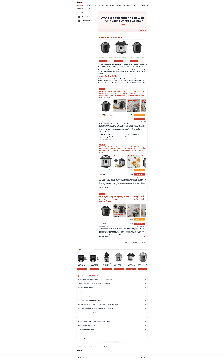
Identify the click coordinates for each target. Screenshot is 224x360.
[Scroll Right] (147, 5)
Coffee (112, 5)
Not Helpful (134, 242)
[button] (145, 30)
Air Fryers (143, 5)
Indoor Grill (97, 5)
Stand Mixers (126, 5)
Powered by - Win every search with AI (87, 353)
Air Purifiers (105, 5)
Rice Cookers (89, 5)
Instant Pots (80, 5)
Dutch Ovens (135, 5)
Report (143, 242)
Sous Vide (118, 5)
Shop (103, 60)
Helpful (125, 242)
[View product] (105, 51)
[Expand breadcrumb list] (84, 8)
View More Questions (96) (112, 341)
